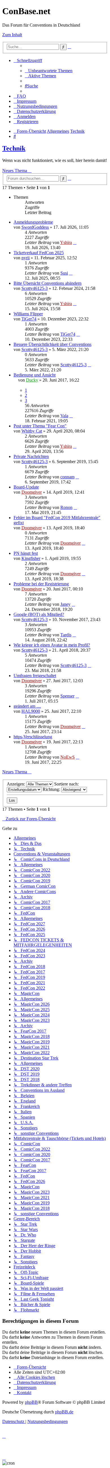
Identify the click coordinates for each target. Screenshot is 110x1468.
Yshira (66, 242)
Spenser (67, 696)
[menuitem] (48, 70)
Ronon (66, 507)
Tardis (65, 634)
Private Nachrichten (31, 456)
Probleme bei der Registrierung (41, 583)
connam (67, 476)
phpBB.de (64, 1411)
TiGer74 (28, 318)
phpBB (31, 1402)
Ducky (32, 380)
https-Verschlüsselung (33, 736)
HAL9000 (30, 711)
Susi (64, 273)
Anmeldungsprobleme (33, 222)
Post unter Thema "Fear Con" (40, 425)
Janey (65, 604)
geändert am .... (27, 706)
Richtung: (52, 789)
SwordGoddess (35, 227)
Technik (13, 148)
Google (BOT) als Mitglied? (39, 614)
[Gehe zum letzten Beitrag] (74, 242)
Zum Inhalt (12, 34)
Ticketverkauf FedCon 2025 (39, 252)
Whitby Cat (31, 431)
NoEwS (67, 757)
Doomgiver (31, 492)
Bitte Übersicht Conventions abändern (48, 283)
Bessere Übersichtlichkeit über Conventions (52, 344)
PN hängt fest (26, 553)
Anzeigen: (16, 784)
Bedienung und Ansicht (35, 375)
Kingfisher (30, 558)
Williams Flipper (28, 313)
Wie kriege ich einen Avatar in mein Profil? (52, 645)
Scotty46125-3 (34, 288)
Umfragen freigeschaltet (35, 675)
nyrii (25, 257)
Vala (64, 415)
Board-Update (26, 487)
